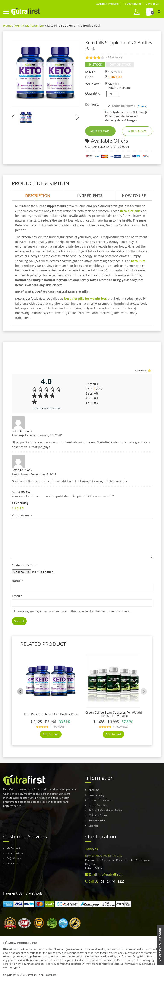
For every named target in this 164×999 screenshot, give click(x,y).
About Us (94, 790)
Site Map (94, 825)
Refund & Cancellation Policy (105, 810)
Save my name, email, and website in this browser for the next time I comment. (74, 611)
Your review (22, 515)
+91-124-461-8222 (111, 881)
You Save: (93, 84)
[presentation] (20, 691)
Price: (89, 77)
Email (17, 596)
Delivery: (92, 104)
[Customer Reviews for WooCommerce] (149, 370)
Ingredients (89, 195)
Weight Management (29, 25)
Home (7, 25)
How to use (134, 195)
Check (142, 106)
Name (17, 581)
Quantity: (92, 93)
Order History (15, 853)
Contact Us (13, 863)
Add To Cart (100, 131)
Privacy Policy (96, 795)
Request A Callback (160, 945)
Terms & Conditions (100, 800)
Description (37, 195)
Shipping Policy (98, 815)
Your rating (20, 503)
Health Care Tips (98, 805)
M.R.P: (90, 72)
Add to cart (51, 734)
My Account (13, 848)
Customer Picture (24, 565)
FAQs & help (14, 858)
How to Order (97, 820)
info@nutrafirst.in (110, 874)
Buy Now (138, 131)
